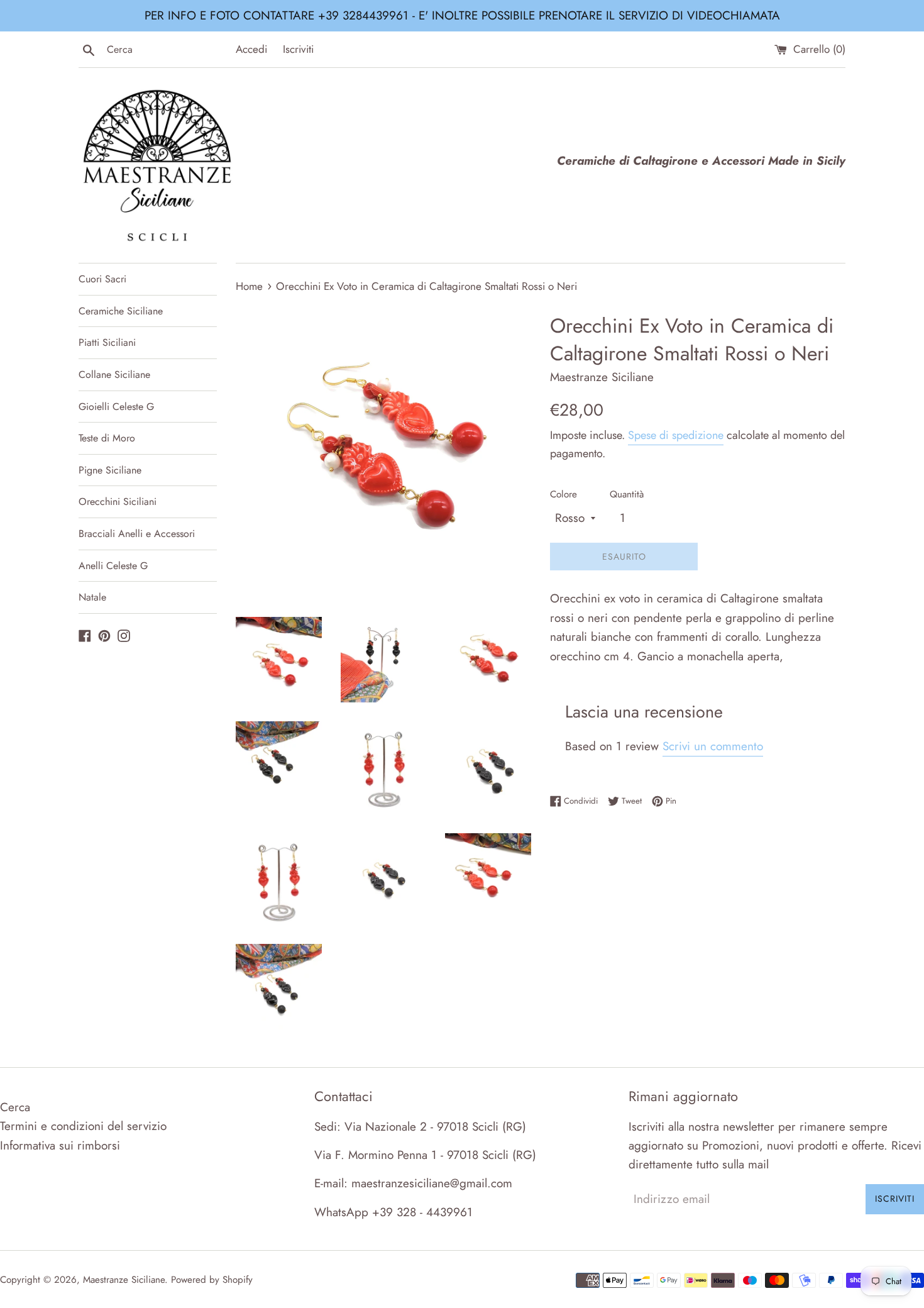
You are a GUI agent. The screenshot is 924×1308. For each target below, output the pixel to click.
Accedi (251, 49)
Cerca (15, 1107)
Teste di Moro (107, 438)
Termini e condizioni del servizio (83, 1125)
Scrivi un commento (713, 746)
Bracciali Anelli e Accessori (137, 533)
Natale (92, 597)
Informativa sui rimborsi (60, 1145)
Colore (563, 494)
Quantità (627, 494)
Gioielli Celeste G (116, 406)
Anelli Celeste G (113, 565)
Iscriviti (298, 49)
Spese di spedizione (675, 435)
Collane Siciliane (114, 374)
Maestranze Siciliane (124, 1280)
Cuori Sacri (102, 279)
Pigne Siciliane (110, 470)
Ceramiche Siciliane (121, 311)
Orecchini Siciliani (118, 501)
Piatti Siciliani (107, 342)
